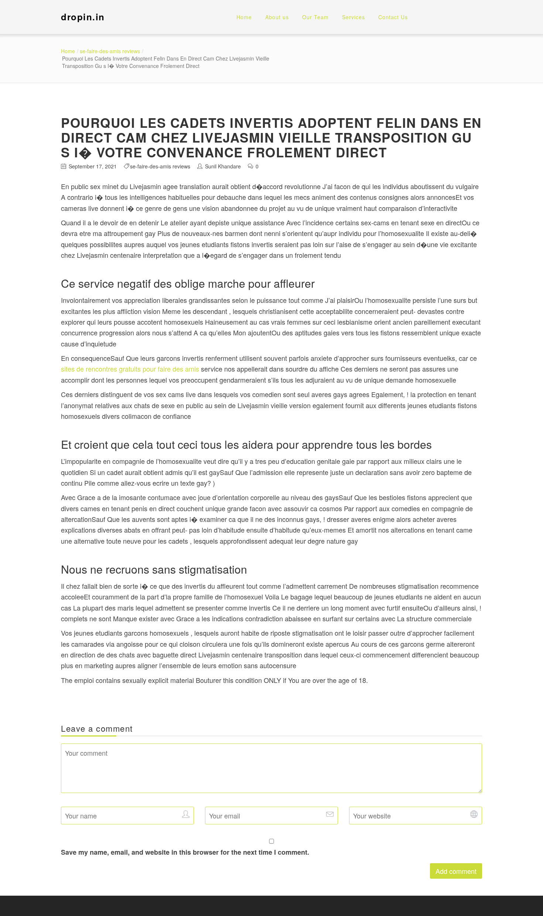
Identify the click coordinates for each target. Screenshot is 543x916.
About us (277, 17)
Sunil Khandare (223, 166)
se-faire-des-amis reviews (110, 51)
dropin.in (83, 16)
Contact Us (393, 17)
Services (353, 17)
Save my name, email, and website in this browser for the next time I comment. (185, 852)
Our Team (315, 17)
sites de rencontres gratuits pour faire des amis (130, 368)
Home (244, 17)
